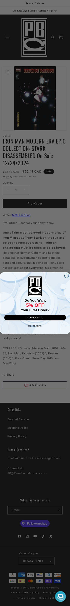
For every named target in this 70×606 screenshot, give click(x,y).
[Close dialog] (66, 276)
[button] (60, 596)
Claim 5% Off (35, 317)
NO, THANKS (35, 326)
